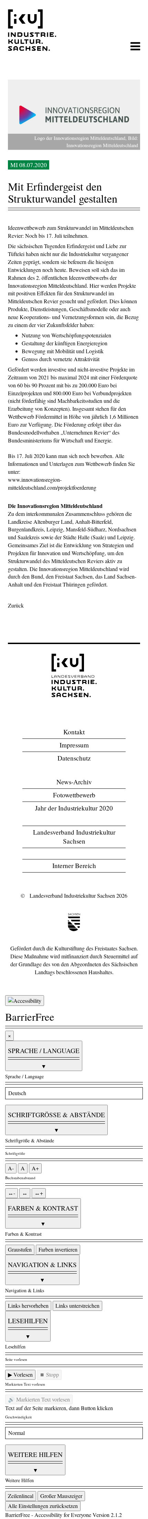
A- (11, 1168)
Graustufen (20, 1249)
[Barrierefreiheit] (24, 1000)
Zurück (16, 605)
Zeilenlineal (20, 1495)
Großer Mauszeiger (61, 1495)
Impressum (74, 745)
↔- (11, 1192)
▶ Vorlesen (20, 1374)
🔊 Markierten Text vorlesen (39, 1399)
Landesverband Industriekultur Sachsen (74, 837)
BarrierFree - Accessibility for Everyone (48, 1514)
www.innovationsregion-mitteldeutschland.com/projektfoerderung (52, 483)
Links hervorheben (28, 1305)
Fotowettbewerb (74, 795)
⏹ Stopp (49, 1374)
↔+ (38, 1192)
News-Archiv (74, 781)
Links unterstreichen (77, 1305)
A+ (35, 1168)
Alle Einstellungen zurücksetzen (43, 1505)
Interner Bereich (74, 865)
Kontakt (74, 731)
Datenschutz (74, 758)
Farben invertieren (58, 1249)
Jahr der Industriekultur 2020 (74, 808)
